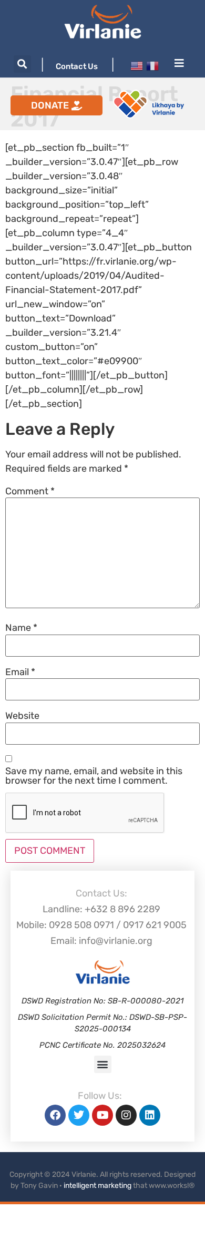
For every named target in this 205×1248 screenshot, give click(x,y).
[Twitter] (78, 1115)
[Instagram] (126, 1115)
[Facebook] (55, 1115)
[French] (152, 65)
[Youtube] (102, 1115)
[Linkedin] (149, 1115)
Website (22, 715)
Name (21, 627)
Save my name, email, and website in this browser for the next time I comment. (93, 775)
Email (20, 672)
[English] (137, 65)
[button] (22, 64)
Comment (30, 491)
